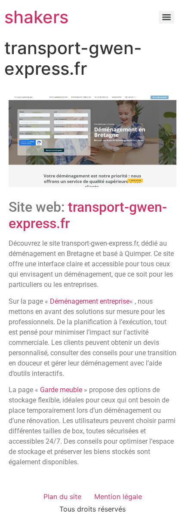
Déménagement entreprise (90, 301)
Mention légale (118, 496)
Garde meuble (61, 390)
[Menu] (166, 17)
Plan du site (62, 496)
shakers (36, 16)
